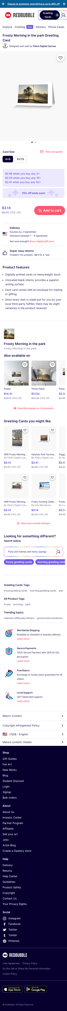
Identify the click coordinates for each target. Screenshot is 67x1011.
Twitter (12, 929)
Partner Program (13, 823)
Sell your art (10, 834)
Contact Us (10, 898)
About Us (8, 812)
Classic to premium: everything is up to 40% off (33, 3)
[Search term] (63, 15)
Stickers (41, 27)
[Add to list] (60, 58)
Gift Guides (10, 758)
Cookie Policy (10, 973)
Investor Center (12, 817)
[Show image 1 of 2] (32, 142)
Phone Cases (56, 27)
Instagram (14, 918)
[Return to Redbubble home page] (19, 15)
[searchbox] (33, 551)
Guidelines (9, 881)
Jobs (6, 839)
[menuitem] (7, 27)
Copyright (9, 892)
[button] (33, 3)
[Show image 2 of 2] (35, 142)
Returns (7, 870)
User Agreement (11, 963)
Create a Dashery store (17, 850)
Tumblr (12, 935)
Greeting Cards (13, 585)
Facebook (14, 923)
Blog (5, 775)
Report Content (12, 715)
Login (6, 786)
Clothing (23, 27)
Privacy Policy (29, 963)
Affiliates (8, 828)
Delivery (8, 865)
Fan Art (7, 764)
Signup (7, 792)
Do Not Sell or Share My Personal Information (26, 968)
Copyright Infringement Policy (21, 725)
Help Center (10, 876)
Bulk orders (10, 797)
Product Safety (12, 887)
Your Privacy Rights (15, 904)
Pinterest (13, 940)
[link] (19, 562)
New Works (10, 769)
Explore (7, 27)
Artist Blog (9, 845)
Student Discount (13, 781)
